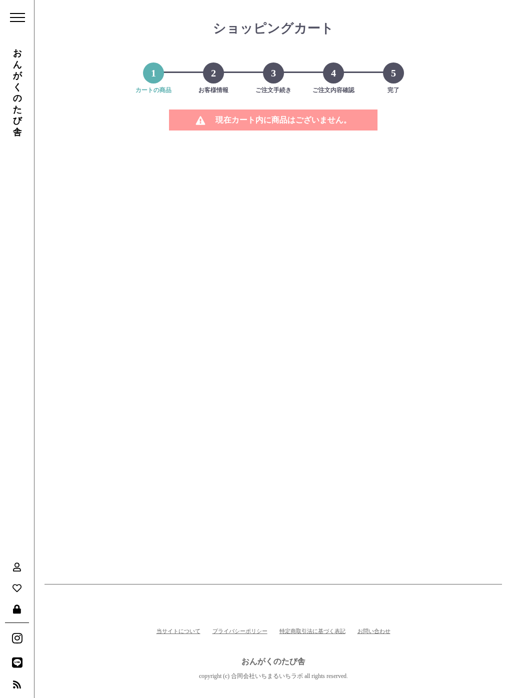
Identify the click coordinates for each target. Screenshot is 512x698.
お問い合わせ (374, 631)
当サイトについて (178, 631)
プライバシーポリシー (240, 631)
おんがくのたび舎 (17, 92)
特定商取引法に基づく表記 (313, 631)
